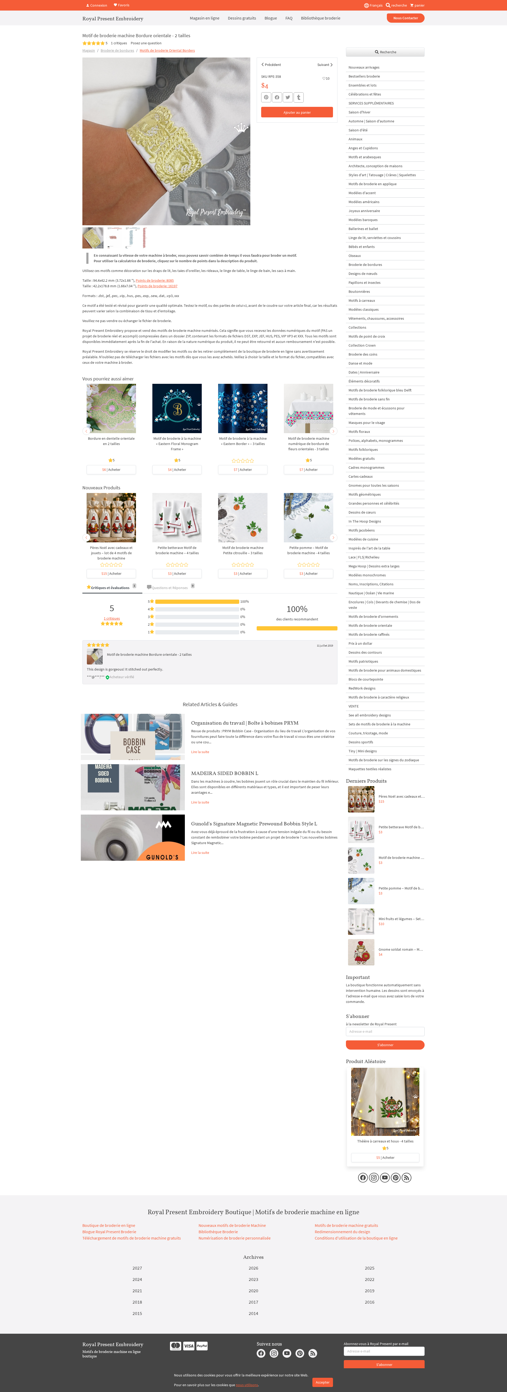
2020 (253, 1291)
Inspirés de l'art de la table (369, 548)
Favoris (123, 4)
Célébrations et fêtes (365, 94)
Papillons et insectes (365, 282)
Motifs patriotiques (363, 661)
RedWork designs (362, 688)
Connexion (98, 5)
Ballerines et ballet (363, 228)
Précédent (273, 64)
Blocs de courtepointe (366, 679)
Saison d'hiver (359, 112)
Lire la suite (200, 751)
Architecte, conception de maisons (375, 166)
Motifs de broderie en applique (373, 183)
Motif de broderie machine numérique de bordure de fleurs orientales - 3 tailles (308, 443)
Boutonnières (359, 291)
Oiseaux (355, 255)
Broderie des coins (363, 354)
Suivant (323, 64)
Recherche (387, 52)
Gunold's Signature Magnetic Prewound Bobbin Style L (254, 823)
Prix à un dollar (360, 643)
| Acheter (111, 469)
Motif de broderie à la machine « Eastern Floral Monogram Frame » (177, 443)
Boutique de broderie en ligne (108, 1225)
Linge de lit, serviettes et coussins (375, 237)
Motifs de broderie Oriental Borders (167, 50)
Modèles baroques (363, 219)
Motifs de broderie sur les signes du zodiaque (384, 760)
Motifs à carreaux (362, 300)
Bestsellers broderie (364, 76)
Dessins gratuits (242, 18)
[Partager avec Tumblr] (299, 97)
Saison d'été (358, 130)
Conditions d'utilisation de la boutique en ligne (356, 1238)
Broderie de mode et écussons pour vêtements (377, 411)
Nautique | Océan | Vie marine (371, 593)
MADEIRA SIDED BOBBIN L (224, 773)
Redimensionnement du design (342, 1231)
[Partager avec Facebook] (277, 97)
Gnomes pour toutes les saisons (374, 485)
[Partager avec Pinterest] (266, 97)
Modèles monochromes (367, 575)
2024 (137, 1279)
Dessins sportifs (361, 742)
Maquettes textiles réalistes (370, 769)
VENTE (354, 706)
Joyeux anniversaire (364, 210)
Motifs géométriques (365, 494)
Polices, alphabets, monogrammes (376, 440)
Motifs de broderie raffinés (369, 634)
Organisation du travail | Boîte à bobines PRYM (245, 723)
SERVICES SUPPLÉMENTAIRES (371, 103)
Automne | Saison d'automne (371, 121)
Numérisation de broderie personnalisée (235, 1238)
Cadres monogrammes (366, 467)
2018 (137, 1302)
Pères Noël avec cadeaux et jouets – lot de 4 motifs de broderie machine (111, 553)
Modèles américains (364, 201)
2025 (369, 1268)
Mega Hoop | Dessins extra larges (374, 566)
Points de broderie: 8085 (155, 280)
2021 (137, 1291)
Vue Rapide (111, 411)
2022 (369, 1279)
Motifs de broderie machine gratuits (346, 1225)
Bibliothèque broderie (320, 18)
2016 (369, 1302)
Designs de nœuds (363, 273)
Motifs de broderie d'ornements (373, 616)
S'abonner (385, 1044)
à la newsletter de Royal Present (371, 1024)
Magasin (88, 50)
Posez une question (146, 43)
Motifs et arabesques (365, 157)
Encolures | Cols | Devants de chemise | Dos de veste (384, 605)
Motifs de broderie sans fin (369, 399)
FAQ (289, 18)
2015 (137, 1313)
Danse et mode (360, 363)
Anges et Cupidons (363, 148)
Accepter (323, 1382)
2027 (137, 1268)
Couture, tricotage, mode (368, 733)
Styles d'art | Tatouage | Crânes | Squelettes (382, 175)
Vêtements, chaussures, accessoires (376, 318)
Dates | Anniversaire (364, 372)
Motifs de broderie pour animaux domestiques (385, 670)
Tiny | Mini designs (363, 751)
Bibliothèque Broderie (218, 1231)
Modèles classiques (364, 309)
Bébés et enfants (362, 246)
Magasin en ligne (204, 18)
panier (419, 5)
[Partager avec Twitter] (288, 97)
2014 (253, 1313)
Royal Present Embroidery (112, 18)
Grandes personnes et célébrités (374, 503)
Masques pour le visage (367, 422)
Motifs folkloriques (363, 449)
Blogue (271, 18)
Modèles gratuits (362, 458)
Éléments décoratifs (364, 381)
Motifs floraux (359, 431)
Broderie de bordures (117, 50)
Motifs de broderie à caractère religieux (379, 697)
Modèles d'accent (362, 192)
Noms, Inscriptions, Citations (371, 584)
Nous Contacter (405, 18)
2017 (253, 1302)
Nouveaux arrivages (364, 67)
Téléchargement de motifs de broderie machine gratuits (131, 1238)
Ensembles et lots (363, 85)
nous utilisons (247, 1385)
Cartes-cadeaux (361, 476)
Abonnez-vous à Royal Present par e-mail (376, 1343)
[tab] (112, 588)
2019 (369, 1291)
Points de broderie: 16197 (157, 286)
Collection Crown (362, 345)
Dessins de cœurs (362, 512)
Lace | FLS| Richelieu (364, 557)
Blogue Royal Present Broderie (109, 1231)
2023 (253, 1279)
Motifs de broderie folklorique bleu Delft (380, 390)
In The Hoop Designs (365, 521)
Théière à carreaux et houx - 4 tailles (385, 1141)
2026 (253, 1268)
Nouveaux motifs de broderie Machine (232, 1225)
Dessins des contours (365, 652)
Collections (357, 327)
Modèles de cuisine (363, 539)
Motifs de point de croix (367, 336)
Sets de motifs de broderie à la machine (379, 724)
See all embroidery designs (370, 715)
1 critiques (119, 43)
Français (376, 5)
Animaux (355, 139)
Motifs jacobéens (362, 530)
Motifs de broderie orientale (370, 625)
